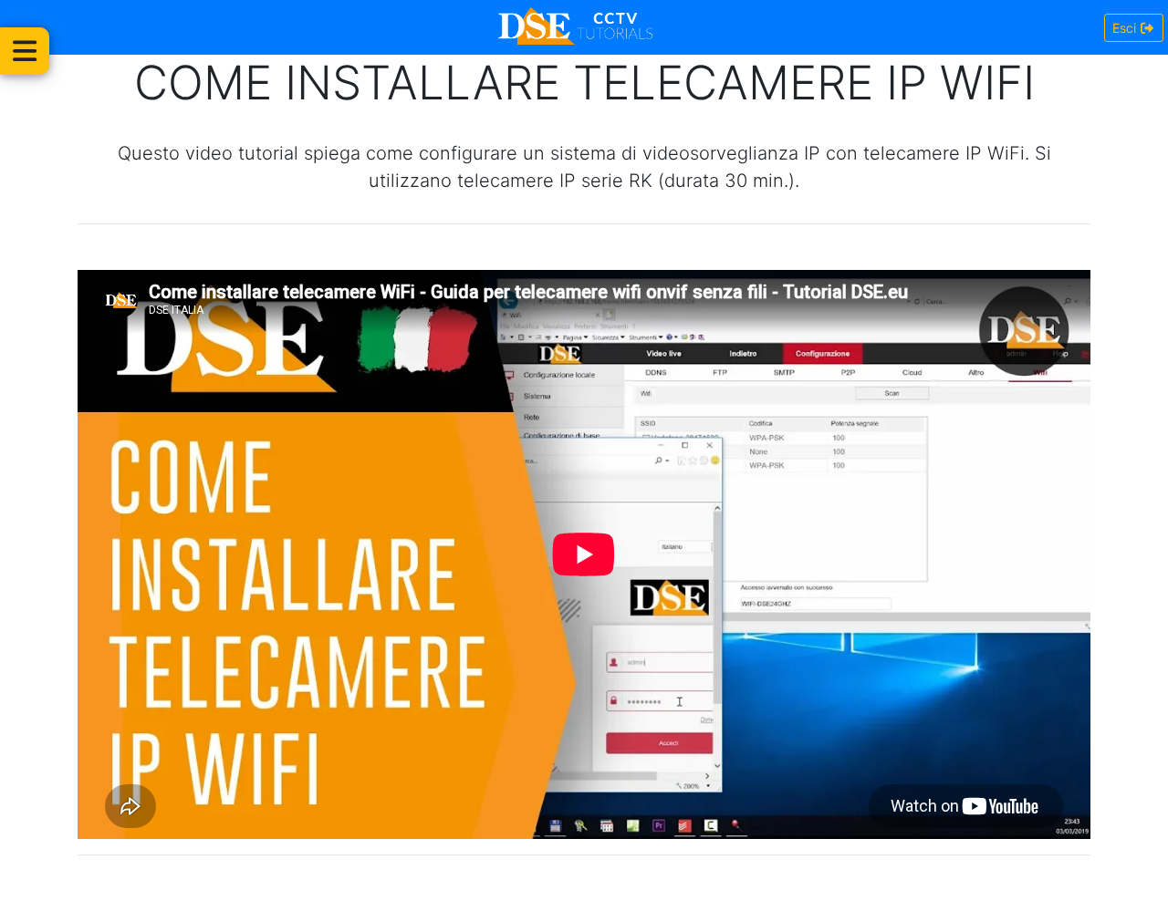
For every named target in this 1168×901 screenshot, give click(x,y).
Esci (1126, 28)
